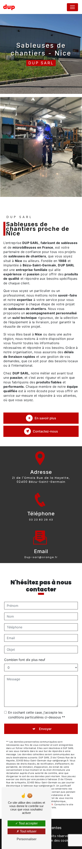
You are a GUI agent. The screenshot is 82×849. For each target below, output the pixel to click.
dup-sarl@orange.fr (41, 557)
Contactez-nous (45, 431)
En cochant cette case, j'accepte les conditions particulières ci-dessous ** (36, 714)
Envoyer (45, 729)
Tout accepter (28, 823)
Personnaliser (26, 839)
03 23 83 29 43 (41, 520)
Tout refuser (27, 831)
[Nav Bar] (72, 7)
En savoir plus (45, 418)
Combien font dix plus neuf (24, 660)
